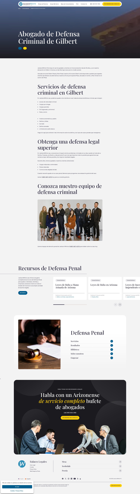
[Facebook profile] (62, 478)
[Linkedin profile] (71, 478)
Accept (17, 486)
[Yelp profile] (77, 478)
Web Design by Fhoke (35, 471)
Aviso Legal (32, 465)
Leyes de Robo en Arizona (103, 284)
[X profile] (65, 478)
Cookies (12, 491)
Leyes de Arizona (70, 297)
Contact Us (84, 4)
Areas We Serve (54, 4)
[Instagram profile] (68, 478)
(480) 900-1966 (96, 4)
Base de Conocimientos (67, 4)
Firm (77, 4)
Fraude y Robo (95, 297)
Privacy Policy (19, 491)
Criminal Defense (25, 8)
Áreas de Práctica (43, 4)
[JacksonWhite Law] (27, 4)
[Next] (120, 304)
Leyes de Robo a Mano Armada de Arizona (67, 286)
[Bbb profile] (80, 478)
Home (19, 8)
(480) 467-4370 (47, 177)
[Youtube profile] (75, 478)
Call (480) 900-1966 (70, 412)
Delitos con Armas (61, 297)
